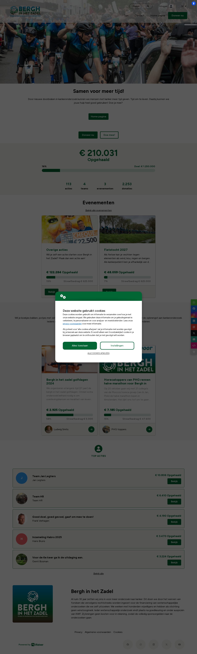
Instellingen (117, 345)
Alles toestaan (80, 345)
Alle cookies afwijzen (98, 353)
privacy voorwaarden (72, 323)
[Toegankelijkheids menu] (193, 3)
